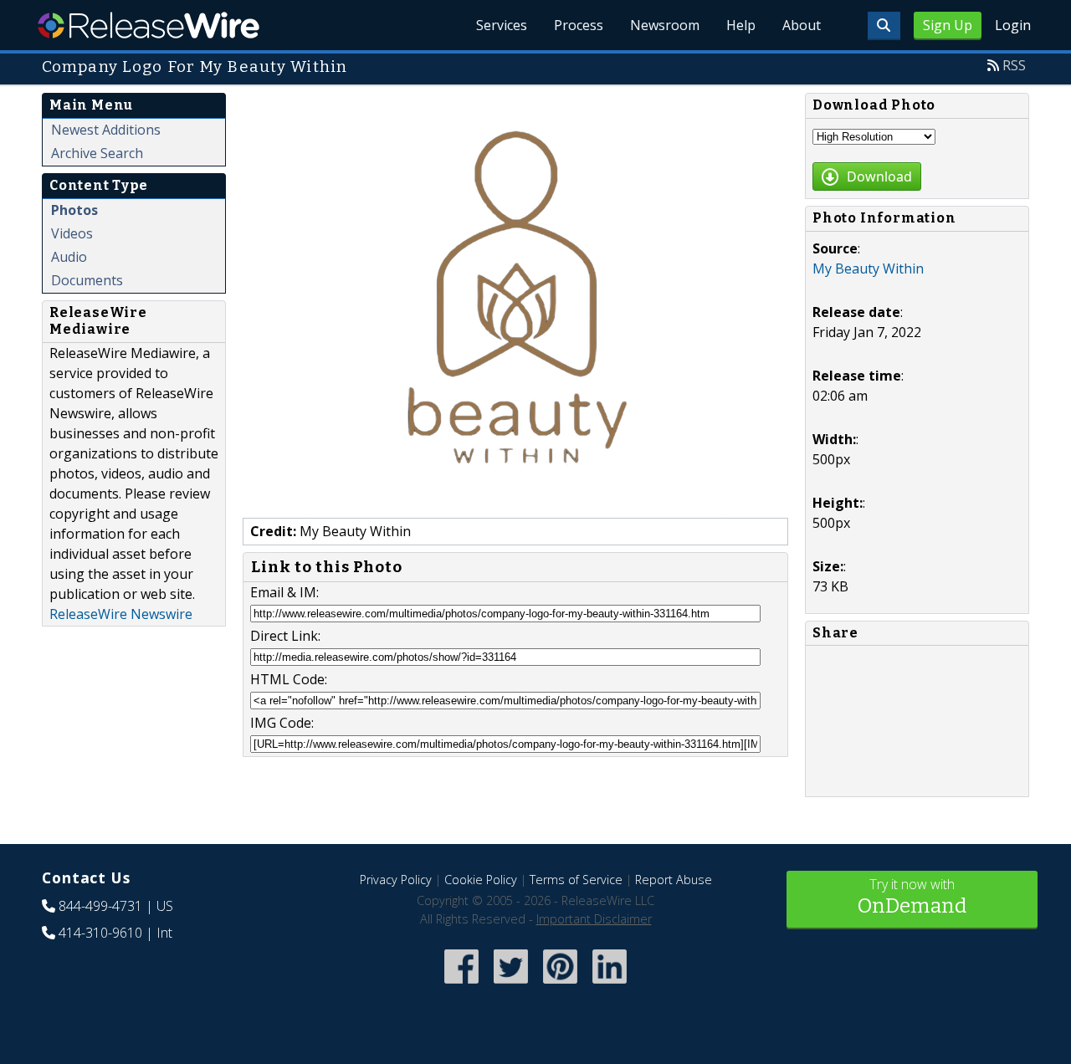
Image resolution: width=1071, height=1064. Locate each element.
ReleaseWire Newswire (120, 614)
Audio (69, 257)
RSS (1014, 65)
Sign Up (947, 25)
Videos (72, 233)
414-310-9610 (100, 932)
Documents (87, 280)
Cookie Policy (480, 880)
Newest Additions (106, 129)
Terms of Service (576, 880)
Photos (74, 210)
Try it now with (912, 896)
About (801, 25)
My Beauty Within (868, 268)
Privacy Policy (396, 880)
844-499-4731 (100, 906)
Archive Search (97, 153)
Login (1013, 25)
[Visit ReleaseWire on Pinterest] (560, 985)
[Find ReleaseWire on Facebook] (461, 985)
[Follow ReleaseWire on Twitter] (511, 985)
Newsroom (664, 25)
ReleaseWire (148, 25)
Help (741, 25)
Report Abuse (673, 880)
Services (501, 25)
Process (578, 25)
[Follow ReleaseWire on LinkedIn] (610, 985)
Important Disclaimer (594, 919)
